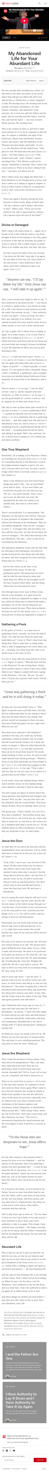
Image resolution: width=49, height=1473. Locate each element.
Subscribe (40, 1460)
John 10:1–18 (7, 356)
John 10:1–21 (19, 71)
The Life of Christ (36, 71)
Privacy (24, 1469)
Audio (15, 37)
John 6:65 (32, 774)
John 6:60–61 (15, 768)
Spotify (41, 81)
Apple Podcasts (31, 81)
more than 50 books (34, 1323)
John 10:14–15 (33, 1170)
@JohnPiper (18, 1312)
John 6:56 (11, 765)
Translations (7, 1469)
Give (44, 1469)
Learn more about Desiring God (17, 1442)
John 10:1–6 (36, 611)
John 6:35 (18, 748)
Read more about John (13, 1329)
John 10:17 (15, 269)
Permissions (16, 1469)
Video (6, 37)
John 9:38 (29, 155)
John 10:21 (36, 459)
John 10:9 (13, 913)
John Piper (8, 1312)
